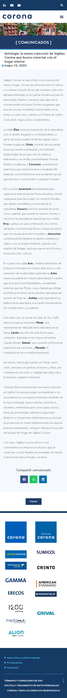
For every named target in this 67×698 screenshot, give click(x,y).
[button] (61, 5)
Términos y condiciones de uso (23, 680)
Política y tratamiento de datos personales (31, 685)
